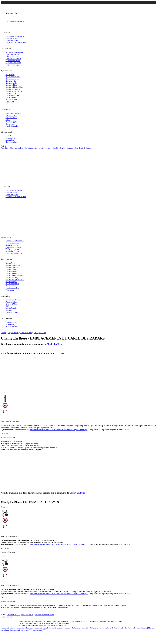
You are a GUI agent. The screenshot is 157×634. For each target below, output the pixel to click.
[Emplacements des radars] (7, 18)
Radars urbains (11, 81)
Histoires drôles (11, 142)
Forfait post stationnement (28, 625)
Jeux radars (10, 140)
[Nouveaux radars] (8, 10)
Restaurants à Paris (26, 621)
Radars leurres (11, 97)
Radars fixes (10, 75)
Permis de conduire (12, 126)
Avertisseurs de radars (13, 114)
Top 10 (55, 148)
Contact (88, 148)
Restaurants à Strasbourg (79, 621)
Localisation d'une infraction (16, 43)
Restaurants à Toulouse (42, 621)
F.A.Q (62, 148)
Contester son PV (12, 57)
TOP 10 (8, 136)
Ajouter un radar (45, 148)
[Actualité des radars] (11, 26)
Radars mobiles (11, 85)
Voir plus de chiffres (31, 443)
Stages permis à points (14, 65)
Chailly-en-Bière (13, 418)
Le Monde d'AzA (13, 615)
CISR (8, 120)
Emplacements (13, 333)
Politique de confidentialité (44, 615)
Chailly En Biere (40, 333)
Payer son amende (12, 54)
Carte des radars (11, 38)
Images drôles (11, 138)
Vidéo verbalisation (58, 625)
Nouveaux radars (12, 40)
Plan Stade (46, 623)
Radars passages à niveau (15, 91)
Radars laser (10, 124)
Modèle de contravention (15, 52)
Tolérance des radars (13, 61)
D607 (3, 533)
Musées (65, 623)
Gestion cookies (7, 617)
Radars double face (12, 79)
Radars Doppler (11, 122)
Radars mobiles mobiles (14, 87)
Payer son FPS (44, 625)
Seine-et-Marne (26, 333)
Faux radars (10, 102)
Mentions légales (27, 615)
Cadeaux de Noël (25, 623)
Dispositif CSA (11, 116)
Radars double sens (13, 77)
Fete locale (37, 623)
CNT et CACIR (11, 118)
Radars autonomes (12, 95)
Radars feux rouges (13, 89)
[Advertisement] (78, 166)
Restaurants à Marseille (98, 621)
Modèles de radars (12, 99)
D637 (3, 418)
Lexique (70, 148)
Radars (3, 333)
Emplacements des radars (15, 36)
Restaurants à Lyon (115, 621)
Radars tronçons (11, 93)
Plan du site (79, 148)
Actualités (4, 148)
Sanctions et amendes (13, 59)
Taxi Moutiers (56, 623)
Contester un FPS (39, 630)
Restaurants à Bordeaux (60, 621)
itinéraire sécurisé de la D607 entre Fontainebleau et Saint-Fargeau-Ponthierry (58, 430)
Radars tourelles (11, 83)
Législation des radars (13, 63)
